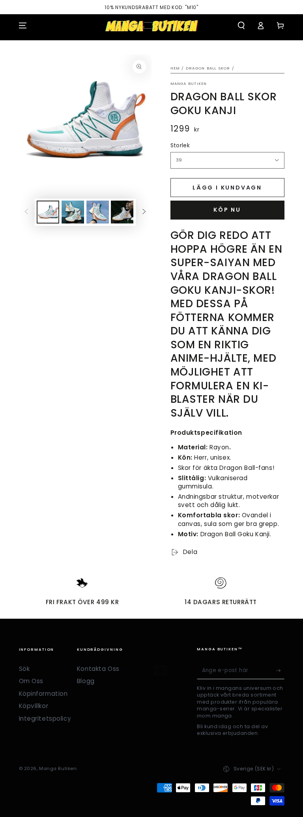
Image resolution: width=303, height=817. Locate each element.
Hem (175, 68)
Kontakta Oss (98, 669)
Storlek (180, 145)
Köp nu (227, 210)
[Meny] (22, 25)
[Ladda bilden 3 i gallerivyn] (97, 212)
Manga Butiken (188, 83)
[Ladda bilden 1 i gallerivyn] (48, 212)
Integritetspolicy (45, 718)
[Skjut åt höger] (144, 212)
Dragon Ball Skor (208, 68)
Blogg (86, 681)
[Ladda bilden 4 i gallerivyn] (122, 212)
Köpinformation (43, 693)
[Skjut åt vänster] (26, 212)
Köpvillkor (34, 706)
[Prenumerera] (280, 670)
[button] (241, 25)
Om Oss (31, 681)
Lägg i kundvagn (227, 188)
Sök (24, 669)
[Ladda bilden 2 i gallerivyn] (73, 212)
